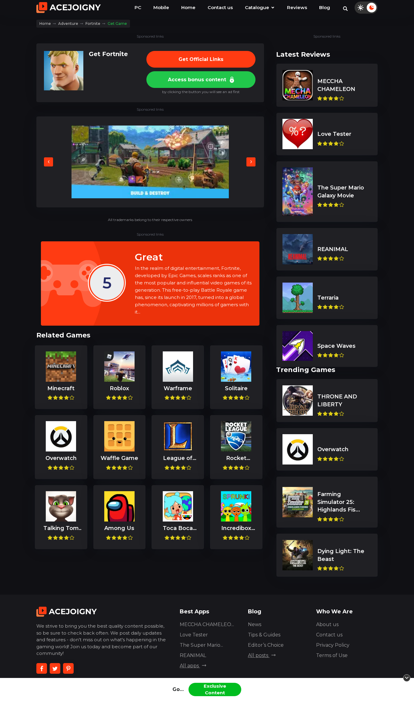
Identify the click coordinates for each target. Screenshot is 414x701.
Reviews (297, 7)
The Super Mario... (201, 645)
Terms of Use (332, 655)
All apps (190, 666)
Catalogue (257, 7)
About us (327, 624)
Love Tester (194, 635)
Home (188, 7)
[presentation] (48, 161)
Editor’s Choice (266, 645)
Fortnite (92, 23)
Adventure (68, 23)
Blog (324, 7)
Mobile (161, 7)
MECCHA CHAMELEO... (207, 624)
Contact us (220, 7)
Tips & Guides (264, 635)
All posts (258, 655)
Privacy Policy (332, 645)
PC (138, 7)
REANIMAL (193, 655)
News (254, 624)
